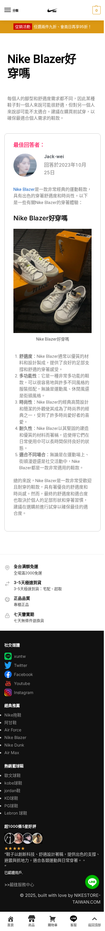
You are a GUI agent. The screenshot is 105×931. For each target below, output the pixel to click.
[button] (96, 10)
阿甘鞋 (10, 722)
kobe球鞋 (13, 782)
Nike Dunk (14, 744)
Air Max (11, 752)
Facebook (23, 674)
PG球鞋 (11, 805)
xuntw (20, 656)
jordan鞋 (12, 790)
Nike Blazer (24, 189)
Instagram (23, 692)
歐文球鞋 (12, 775)
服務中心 (26, 884)
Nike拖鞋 (12, 714)
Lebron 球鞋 (15, 812)
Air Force (12, 729)
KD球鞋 (11, 798)
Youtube (22, 683)
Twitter (20, 665)
